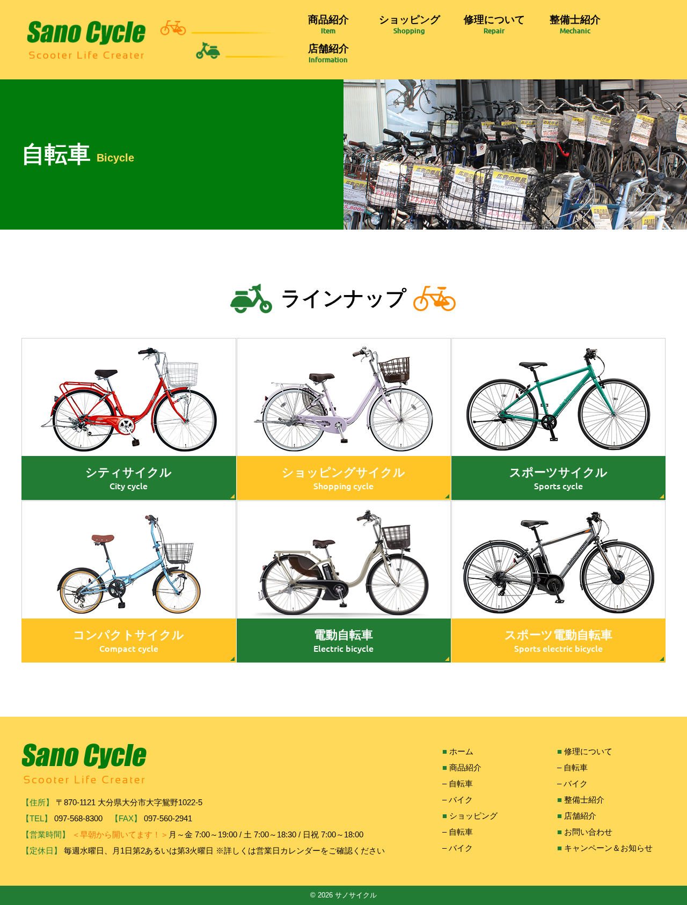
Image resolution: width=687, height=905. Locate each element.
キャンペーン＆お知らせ (608, 847)
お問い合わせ (588, 831)
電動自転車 (343, 635)
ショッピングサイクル (343, 472)
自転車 (461, 783)
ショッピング (409, 19)
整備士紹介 (575, 19)
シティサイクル (128, 472)
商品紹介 (328, 19)
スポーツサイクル (558, 472)
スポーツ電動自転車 (558, 635)
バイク (461, 799)
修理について (494, 19)
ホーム (461, 751)
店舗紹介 (328, 48)
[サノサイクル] (159, 39)
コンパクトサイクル (128, 635)
